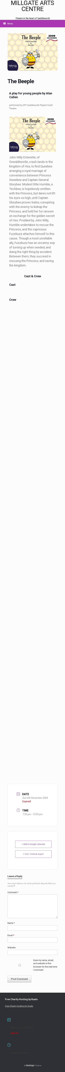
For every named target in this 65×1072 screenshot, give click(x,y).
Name (11, 923)
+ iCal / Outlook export (33, 854)
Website (12, 947)
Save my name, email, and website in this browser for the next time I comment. (45, 965)
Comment (13, 892)
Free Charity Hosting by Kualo (19, 1006)
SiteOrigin (30, 1065)
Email (11, 935)
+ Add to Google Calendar (33, 844)
